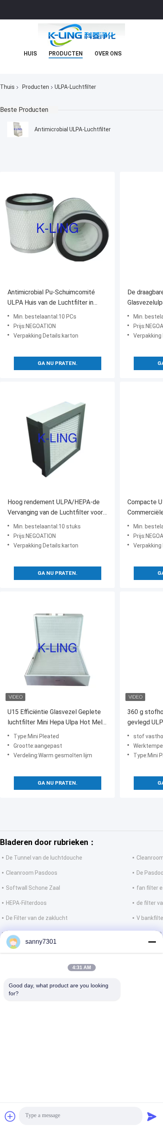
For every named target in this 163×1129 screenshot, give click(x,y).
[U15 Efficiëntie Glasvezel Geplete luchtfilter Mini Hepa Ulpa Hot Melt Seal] (57, 649)
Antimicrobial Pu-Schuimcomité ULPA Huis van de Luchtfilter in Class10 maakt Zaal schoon (51, 298)
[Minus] (152, 942)
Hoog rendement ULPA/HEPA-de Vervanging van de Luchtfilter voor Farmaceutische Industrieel (55, 508)
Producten (66, 53)
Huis (30, 53)
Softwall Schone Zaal (33, 888)
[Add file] (10, 1116)
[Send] (152, 1116)
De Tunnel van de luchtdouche (44, 857)
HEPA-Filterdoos (26, 903)
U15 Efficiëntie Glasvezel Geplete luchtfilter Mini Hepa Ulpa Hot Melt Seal (56, 718)
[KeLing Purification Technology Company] (81, 35)
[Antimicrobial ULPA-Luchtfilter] (17, 129)
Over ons (108, 53)
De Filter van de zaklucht (37, 918)
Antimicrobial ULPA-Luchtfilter (72, 129)
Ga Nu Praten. (58, 363)
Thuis (7, 87)
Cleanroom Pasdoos (31, 873)
